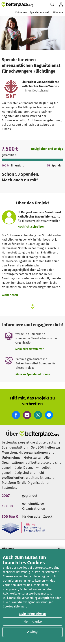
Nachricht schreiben (31, 226)
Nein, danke (32, 621)
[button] (16, 415)
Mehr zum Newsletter (29, 349)
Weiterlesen (10, 295)
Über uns (58, 12)
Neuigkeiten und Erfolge (47, 148)
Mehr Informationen (32, 613)
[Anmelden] (61, 4)
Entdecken (21, 12)
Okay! (34, 632)
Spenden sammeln (40, 12)
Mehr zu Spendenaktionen (33, 374)
